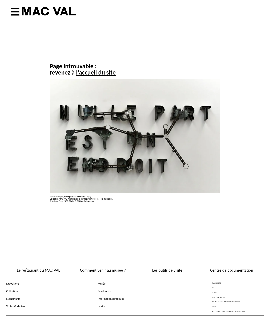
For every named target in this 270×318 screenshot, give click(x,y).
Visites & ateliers (15, 306)
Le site (101, 306)
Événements (13, 299)
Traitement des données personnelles (226, 302)
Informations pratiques (111, 299)
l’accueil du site (96, 73)
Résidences (104, 291)
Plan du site (216, 283)
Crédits (215, 307)
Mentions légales (218, 297)
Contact (215, 292)
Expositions (12, 283)
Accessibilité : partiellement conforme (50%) (228, 311)
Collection (12, 291)
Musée (101, 283)
